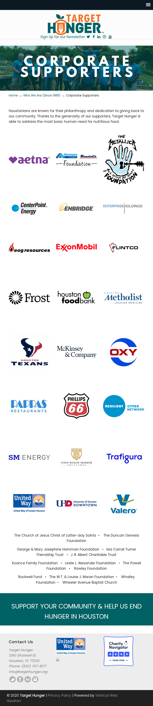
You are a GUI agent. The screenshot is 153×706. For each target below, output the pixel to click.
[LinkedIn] (98, 36)
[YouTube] (110, 36)
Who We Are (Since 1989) (41, 95)
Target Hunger (76, 24)
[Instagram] (104, 36)
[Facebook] (93, 36)
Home (13, 95)
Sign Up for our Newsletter (62, 36)
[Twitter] (88, 36)
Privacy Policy (59, 695)
